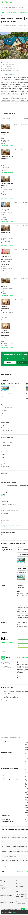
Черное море (12, 74)
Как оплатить (19, 886)
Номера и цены (8, 30)
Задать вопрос (8, 866)
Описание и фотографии (7, 145)
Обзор (2, 30)
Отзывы (18, 30)
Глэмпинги (19, 872)
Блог (17, 891)
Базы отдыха (20, 871)
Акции (17, 888)
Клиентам (18, 880)
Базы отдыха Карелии (21, 894)
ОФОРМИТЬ (9, 362)
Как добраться (24, 30)
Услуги (14, 30)
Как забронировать (21, 884)
